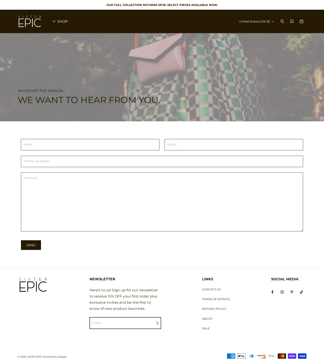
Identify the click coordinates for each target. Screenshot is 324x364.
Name (28, 144)
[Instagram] (282, 292)
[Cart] (301, 21)
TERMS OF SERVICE (216, 299)
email (97, 322)
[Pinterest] (292, 292)
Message (31, 178)
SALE (206, 328)
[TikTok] (301, 292)
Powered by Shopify (55, 356)
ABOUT (207, 318)
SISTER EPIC (34, 356)
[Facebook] (272, 292)
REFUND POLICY (214, 308)
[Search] (282, 21)
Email (172, 144)
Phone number (36, 161)
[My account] (292, 21)
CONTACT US (211, 289)
